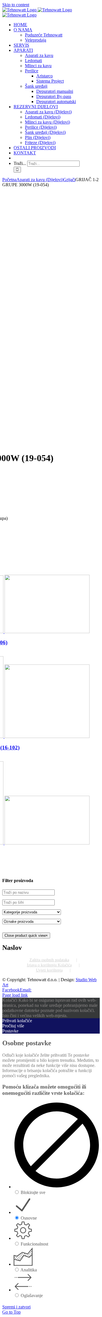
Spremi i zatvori (16, 1306)
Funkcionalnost (34, 1244)
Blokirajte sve (33, 1192)
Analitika (28, 1269)
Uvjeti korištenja (49, 970)
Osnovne (29, 1218)
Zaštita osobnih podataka (49, 960)
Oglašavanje (32, 1295)
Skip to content (15, 4)
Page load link (15, 995)
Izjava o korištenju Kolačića (49, 965)
